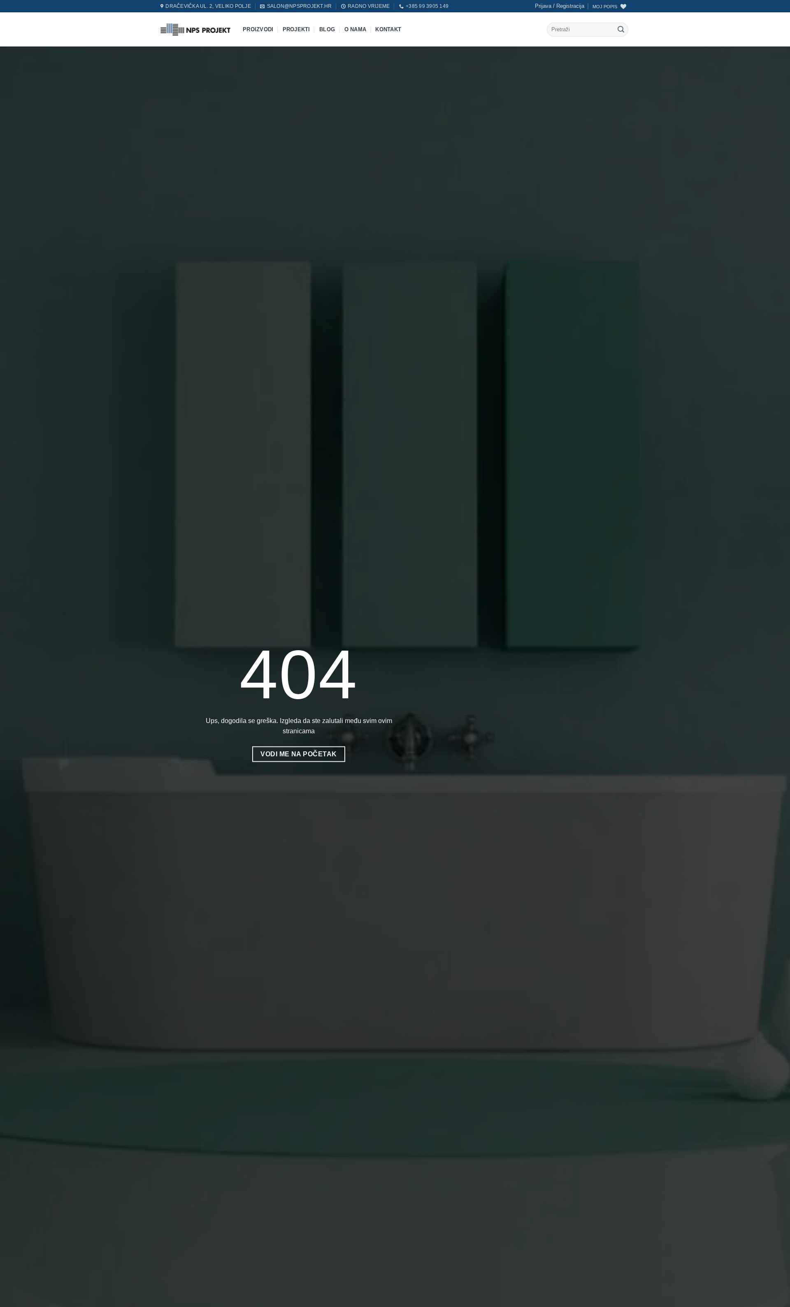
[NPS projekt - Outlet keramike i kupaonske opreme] (195, 29)
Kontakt (388, 29)
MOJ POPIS (604, 6)
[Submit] (621, 30)
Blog (327, 29)
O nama (355, 29)
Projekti (296, 29)
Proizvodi (258, 29)
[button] (559, 6)
